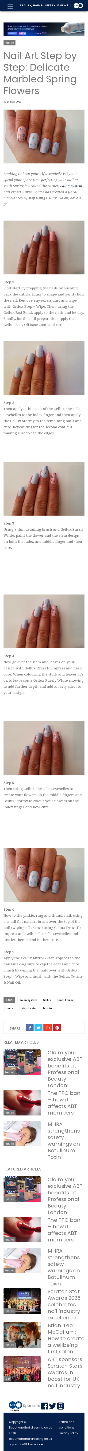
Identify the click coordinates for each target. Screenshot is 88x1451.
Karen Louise (65, 1000)
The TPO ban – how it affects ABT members (64, 1102)
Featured (9, 42)
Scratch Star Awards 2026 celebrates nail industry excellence (64, 1304)
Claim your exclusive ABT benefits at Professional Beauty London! (65, 1069)
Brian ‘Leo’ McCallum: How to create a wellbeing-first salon (66, 1338)
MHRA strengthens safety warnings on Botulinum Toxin (64, 1141)
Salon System (71, 186)
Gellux (47, 1000)
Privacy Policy (68, 1433)
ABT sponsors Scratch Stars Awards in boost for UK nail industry (65, 1372)
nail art (11, 1008)
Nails (7, 1379)
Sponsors (31, 1405)
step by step (29, 1008)
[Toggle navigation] (10, 6)
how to (47, 1008)
